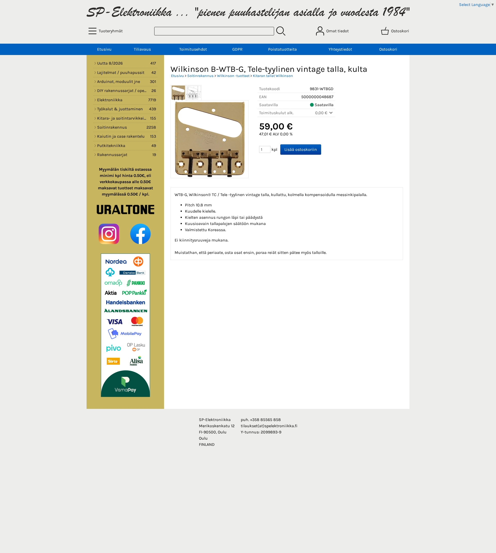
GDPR (237, 49)
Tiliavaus (142, 49)
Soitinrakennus (200, 76)
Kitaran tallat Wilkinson (273, 76)
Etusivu (104, 49)
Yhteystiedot (340, 49)
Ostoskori (388, 49)
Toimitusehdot (193, 49)
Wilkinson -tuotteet (233, 76)
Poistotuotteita (282, 49)
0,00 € (321, 112)
